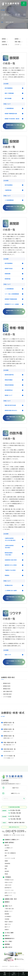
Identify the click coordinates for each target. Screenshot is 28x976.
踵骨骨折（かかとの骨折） (11, 565)
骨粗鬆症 (11, 505)
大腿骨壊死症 (8, 190)
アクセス (23, 974)
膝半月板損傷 (8, 98)
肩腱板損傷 (7, 273)
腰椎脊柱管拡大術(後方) (11, 410)
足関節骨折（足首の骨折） (11, 560)
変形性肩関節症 (9, 263)
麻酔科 (6, 850)
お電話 (4, 974)
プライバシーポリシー (14, 966)
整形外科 (7, 845)
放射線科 (7, 871)
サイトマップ (4, 966)
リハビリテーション (9, 890)
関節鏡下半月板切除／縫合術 (12, 118)
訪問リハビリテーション (10, 892)
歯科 (6, 855)
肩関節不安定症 (9, 268)
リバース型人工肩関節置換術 (12, 293)
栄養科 (6, 866)
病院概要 (7, 913)
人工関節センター (9, 847)
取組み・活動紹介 (9, 921)
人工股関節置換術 (9, 200)
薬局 (6, 868)
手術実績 (7, 919)
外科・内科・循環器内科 (10, 853)
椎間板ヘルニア (8, 395)
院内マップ (14, 974)
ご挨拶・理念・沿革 (9, 908)
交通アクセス (8, 924)
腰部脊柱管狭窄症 (9, 374)
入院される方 (8, 885)
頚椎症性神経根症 (9, 385)
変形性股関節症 (9, 185)
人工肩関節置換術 (9, 288)
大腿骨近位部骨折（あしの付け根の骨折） (10, 539)
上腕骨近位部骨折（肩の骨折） (9, 546)
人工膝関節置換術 (9, 108)
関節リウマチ (8, 654)
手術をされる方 (8, 882)
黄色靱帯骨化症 (9, 390)
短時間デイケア (8, 895)
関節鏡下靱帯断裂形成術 (11, 113)
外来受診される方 (9, 879)
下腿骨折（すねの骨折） (10, 570)
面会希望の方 (8, 887)
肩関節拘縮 (7, 278)
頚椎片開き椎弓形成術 (10, 405)
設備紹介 (7, 929)
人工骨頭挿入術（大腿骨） (11, 590)
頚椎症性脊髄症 (9, 379)
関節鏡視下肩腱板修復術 (11, 299)
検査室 (6, 873)
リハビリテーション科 (10, 858)
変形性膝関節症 (9, 88)
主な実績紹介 (8, 916)
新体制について (8, 911)
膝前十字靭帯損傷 (9, 93)
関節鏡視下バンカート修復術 (12, 304)
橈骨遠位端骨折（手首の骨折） (9, 553)
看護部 (6, 860)
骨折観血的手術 (9, 585)
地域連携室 (7, 863)
